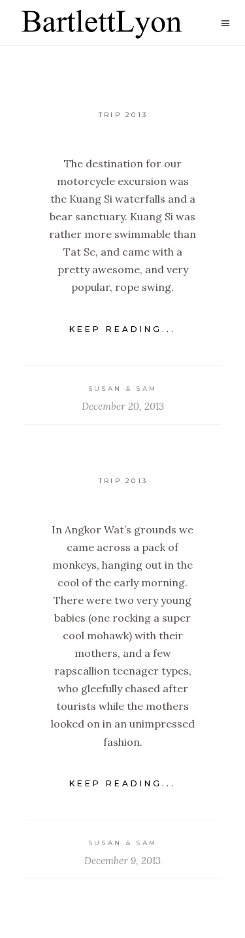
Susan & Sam (122, 388)
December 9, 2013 (122, 860)
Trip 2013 (123, 114)
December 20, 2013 (123, 406)
